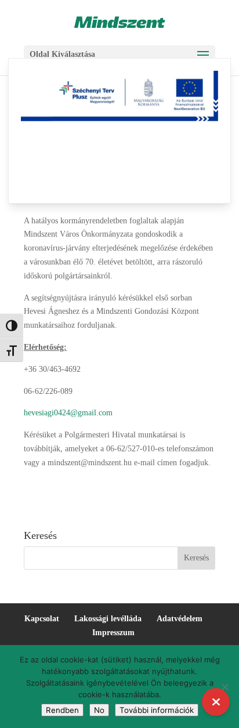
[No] (224, 687)
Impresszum (113, 632)
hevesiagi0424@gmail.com (68, 412)
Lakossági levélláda (108, 618)
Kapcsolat (41, 618)
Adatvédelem (179, 618)
